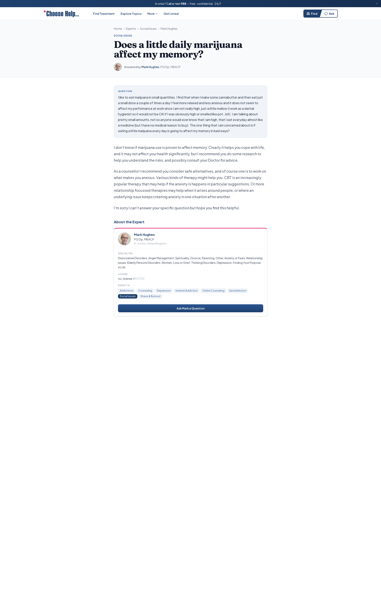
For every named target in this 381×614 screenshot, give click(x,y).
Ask (331, 13)
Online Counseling (213, 290)
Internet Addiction (187, 290)
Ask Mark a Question (191, 308)
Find (314, 13)
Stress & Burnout (150, 296)
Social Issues (148, 28)
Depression (164, 290)
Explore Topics (131, 13)
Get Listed (171, 13)
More (151, 13)
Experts (131, 28)
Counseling (145, 290)
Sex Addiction (237, 290)
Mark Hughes (169, 28)
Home (118, 28)
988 (183, 3)
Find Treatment (104, 13)
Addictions (126, 290)
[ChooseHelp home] (61, 13)
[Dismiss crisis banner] (377, 3)
